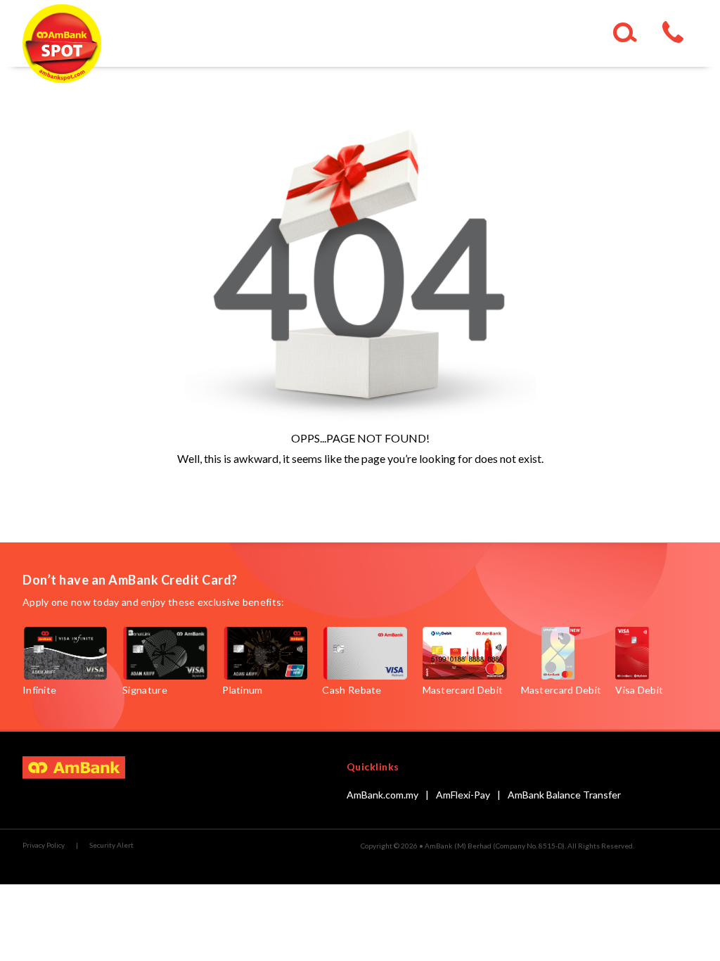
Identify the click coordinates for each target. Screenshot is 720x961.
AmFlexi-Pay (463, 795)
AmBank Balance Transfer (564, 795)
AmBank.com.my (382, 795)
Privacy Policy (43, 845)
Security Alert (111, 845)
